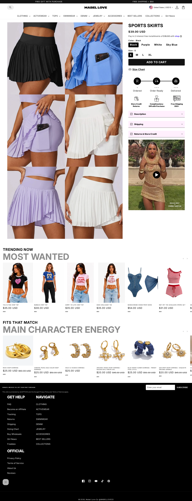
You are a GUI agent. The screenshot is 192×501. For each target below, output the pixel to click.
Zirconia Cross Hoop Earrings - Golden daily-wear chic (109, 368)
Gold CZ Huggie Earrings (74, 368)
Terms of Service (15, 463)
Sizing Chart (13, 429)
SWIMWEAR (42, 419)
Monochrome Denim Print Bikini (140, 305)
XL (150, 54)
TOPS (39, 414)
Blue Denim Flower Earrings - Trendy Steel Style (142, 368)
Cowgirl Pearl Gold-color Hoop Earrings (46, 368)
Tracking (11, 414)
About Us (11, 468)
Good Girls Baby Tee (104, 305)
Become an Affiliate (16, 409)
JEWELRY (40, 429)
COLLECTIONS (43, 444)
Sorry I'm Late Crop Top (74, 305)
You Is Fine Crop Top (11, 305)
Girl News (12, 439)
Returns (11, 419)
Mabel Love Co (92, 499)
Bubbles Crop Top (41, 305)
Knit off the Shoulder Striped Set (172, 305)
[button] (10, 7)
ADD (4, 311)
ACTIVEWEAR (42, 409)
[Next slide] (187, 258)
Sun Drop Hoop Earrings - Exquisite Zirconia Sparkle (172, 368)
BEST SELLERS (43, 439)
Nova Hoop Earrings (10, 368)
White (158, 44)
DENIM (39, 424)
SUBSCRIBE (182, 387)
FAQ (9, 404)
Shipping (11, 424)
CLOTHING (41, 404)
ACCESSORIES (43, 434)
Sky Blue (171, 44)
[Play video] (156, 175)
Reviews (11, 473)
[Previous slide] (183, 258)
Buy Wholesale (14, 434)
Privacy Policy (14, 458)
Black (133, 44)
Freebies (11, 444)
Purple (145, 44)
